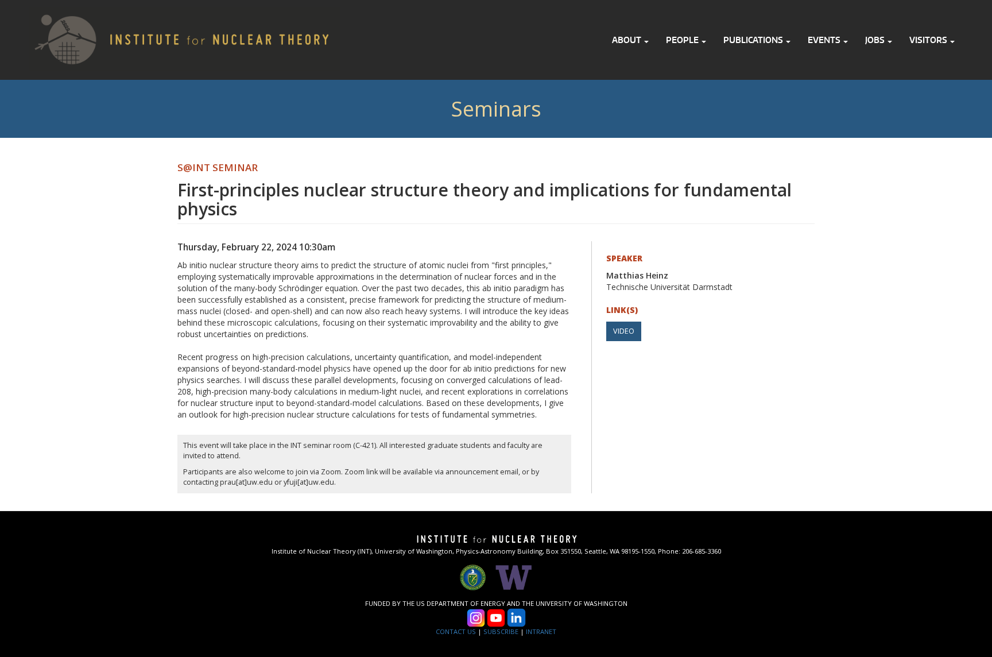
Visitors (929, 40)
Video (623, 331)
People (683, 40)
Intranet (541, 631)
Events (825, 40)
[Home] (170, 38)
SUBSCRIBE (500, 631)
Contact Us (456, 631)
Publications (754, 40)
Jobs (875, 40)
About (627, 40)
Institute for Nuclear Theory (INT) (432, 14)
